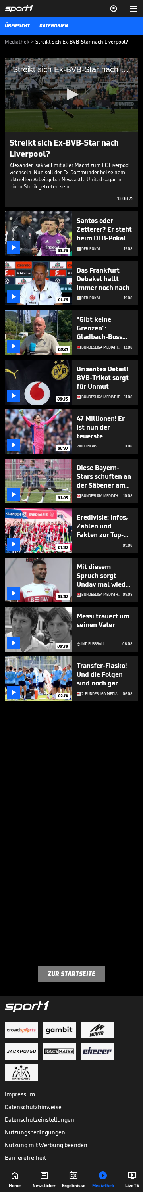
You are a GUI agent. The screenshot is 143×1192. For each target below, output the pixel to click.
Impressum (20, 1094)
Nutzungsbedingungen (35, 1132)
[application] (71, 95)
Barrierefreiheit (25, 1157)
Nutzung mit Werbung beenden (46, 1145)
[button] (71, 94)
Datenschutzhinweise (33, 1107)
